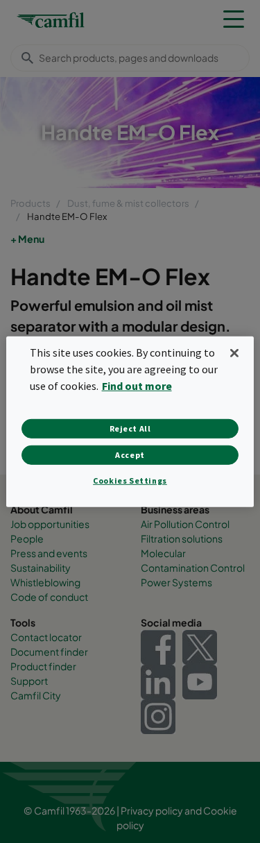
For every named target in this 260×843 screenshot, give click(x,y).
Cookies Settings (130, 480)
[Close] (234, 352)
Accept (130, 455)
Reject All (130, 428)
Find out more (137, 386)
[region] (129, 421)
